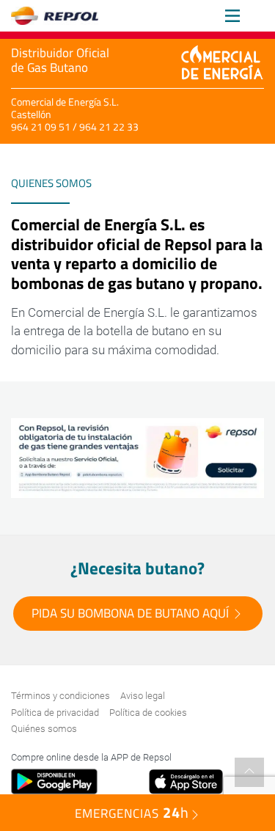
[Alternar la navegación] (232, 16)
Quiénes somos (44, 728)
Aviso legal (142, 695)
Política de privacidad (55, 712)
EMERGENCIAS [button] (132, 812)
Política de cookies (148, 712)
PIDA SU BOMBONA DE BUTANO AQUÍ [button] (132, 613)
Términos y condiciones (60, 695)
